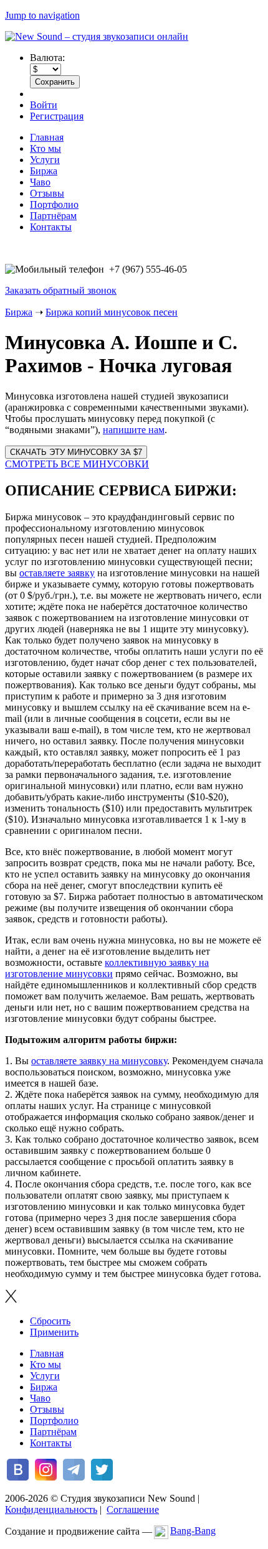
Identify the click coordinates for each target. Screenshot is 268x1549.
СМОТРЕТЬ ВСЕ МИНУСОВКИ (77, 464)
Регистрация (57, 116)
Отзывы (47, 193)
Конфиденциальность (51, 1509)
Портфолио (54, 204)
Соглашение (133, 1509)
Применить (54, 1332)
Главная (47, 137)
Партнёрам (53, 215)
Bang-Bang (193, 1530)
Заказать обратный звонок (61, 290)
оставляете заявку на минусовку (99, 1060)
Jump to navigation (42, 15)
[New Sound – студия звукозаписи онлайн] (96, 36)
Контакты (51, 227)
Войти (43, 105)
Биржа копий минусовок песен (111, 312)
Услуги (45, 159)
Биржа (43, 171)
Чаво (40, 182)
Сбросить (50, 1321)
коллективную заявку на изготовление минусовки (107, 968)
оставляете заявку (57, 573)
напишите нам (134, 429)
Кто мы (45, 148)
